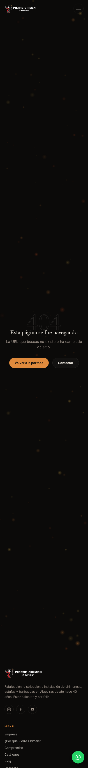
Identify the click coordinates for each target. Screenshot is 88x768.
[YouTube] (32, 709)
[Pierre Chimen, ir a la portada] (20, 8)
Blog (8, 761)
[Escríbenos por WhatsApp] (78, 757)
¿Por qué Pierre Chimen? (23, 741)
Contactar (65, 363)
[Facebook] (20, 709)
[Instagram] (9, 709)
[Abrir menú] (78, 8)
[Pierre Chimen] (24, 673)
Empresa (11, 734)
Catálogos (12, 754)
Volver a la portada (29, 363)
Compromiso (14, 748)
